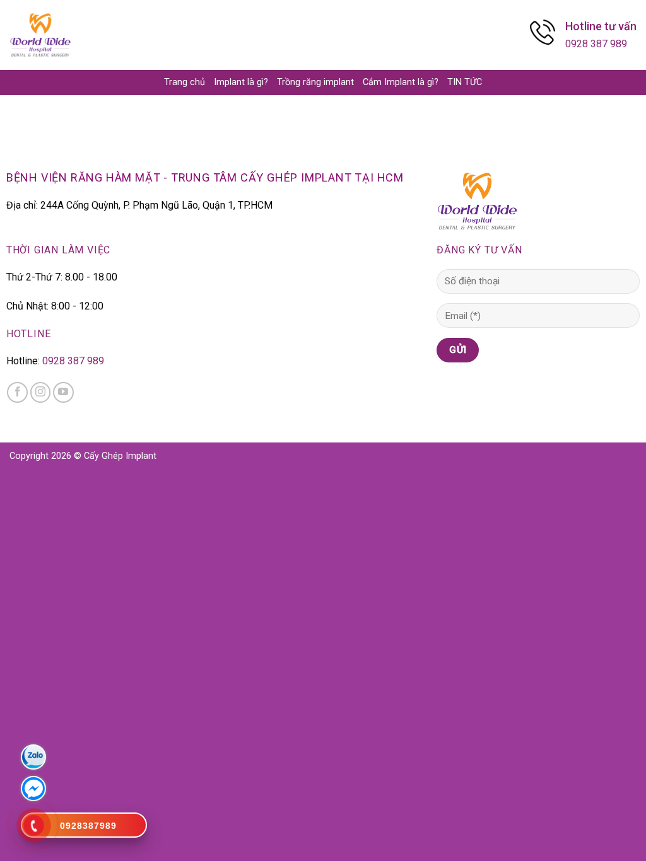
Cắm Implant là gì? (400, 82)
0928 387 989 (596, 44)
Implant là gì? (241, 82)
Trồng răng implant (315, 82)
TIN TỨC (464, 82)
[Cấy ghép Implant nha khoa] (40, 35)
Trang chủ (184, 82)
